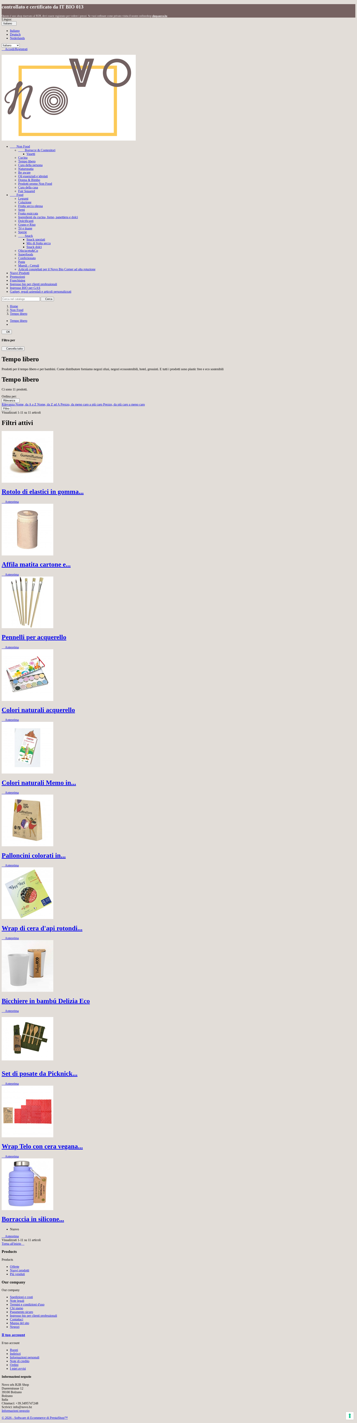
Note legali (17, 1300)
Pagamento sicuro (21, 1312)
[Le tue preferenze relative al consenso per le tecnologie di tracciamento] (350, 1416)
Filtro (6, 408)
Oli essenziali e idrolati (33, 176)
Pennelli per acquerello (34, 637)
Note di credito (19, 1361)
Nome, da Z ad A (49, 404)
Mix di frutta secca (38, 243)
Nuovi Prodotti (19, 273)
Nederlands (17, 38)
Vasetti (30, 154)
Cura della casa (28, 187)
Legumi (23, 198)
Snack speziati (35, 239)
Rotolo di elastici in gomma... (43, 491)
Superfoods (25, 254)
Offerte (14, 1266)
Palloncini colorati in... (34, 855)
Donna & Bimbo (29, 180)
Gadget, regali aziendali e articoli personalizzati (40, 291)
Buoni (14, 1350)
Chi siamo (16, 1308)
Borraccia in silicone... (33, 1219)
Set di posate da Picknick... (39, 1073)
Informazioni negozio (16, 1410)
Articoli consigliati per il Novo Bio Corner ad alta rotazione (56, 269)
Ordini (14, 1365)
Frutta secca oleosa (30, 206)
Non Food (20, 146)
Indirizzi (15, 1353)
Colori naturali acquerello (38, 710)
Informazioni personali (24, 1357)
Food (16, 195)
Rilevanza (10, 400)
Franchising (17, 280)
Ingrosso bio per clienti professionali (33, 284)
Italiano (15, 30)
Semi (21, 209)
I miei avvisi (18, 1368)
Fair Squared (26, 191)
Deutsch (15, 34)
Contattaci (16, 1319)
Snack (25, 236)
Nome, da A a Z (26, 404)
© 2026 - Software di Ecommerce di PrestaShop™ (35, 1417)
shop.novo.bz (159, 15)
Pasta (21, 262)
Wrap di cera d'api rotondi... (42, 928)
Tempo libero (27, 161)
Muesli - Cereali (28, 265)
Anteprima (10, 502)
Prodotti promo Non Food (35, 183)
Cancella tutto (13, 348)
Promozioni (17, 276)
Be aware (24, 172)
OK (6, 331)
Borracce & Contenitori (36, 150)
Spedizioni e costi (21, 1297)
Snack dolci (34, 247)
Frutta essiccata (28, 213)
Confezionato (27, 258)
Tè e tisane (25, 228)
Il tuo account (13, 1335)
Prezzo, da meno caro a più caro (82, 404)
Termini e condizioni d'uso (27, 1304)
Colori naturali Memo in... (39, 782)
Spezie (22, 232)
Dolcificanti (25, 221)
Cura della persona (30, 165)
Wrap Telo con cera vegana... (42, 1146)
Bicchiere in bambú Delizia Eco (46, 1001)
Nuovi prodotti (19, 1270)
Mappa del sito (19, 1323)
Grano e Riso (27, 224)
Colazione (24, 202)
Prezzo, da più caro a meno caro (124, 404)
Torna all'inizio (13, 1243)
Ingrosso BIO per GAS (25, 288)
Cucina (22, 157)
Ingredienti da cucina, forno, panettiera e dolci (48, 217)
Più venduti (17, 1274)
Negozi (14, 1327)
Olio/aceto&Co (28, 250)
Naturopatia (25, 169)
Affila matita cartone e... (36, 564)
